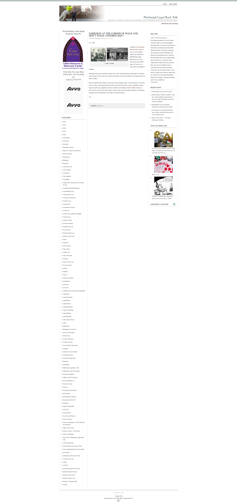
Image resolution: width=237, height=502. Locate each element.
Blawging (65, 160)
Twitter (65, 462)
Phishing (65, 361)
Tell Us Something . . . (69, 434)
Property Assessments (70, 390)
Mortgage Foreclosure (69, 329)
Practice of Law (67, 384)
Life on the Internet (68, 319)
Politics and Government (70, 377)
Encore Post (66, 230)
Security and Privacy (69, 416)
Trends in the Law (68, 459)
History (65, 268)
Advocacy (66, 141)
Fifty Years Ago (67, 255)
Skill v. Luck (155, 174)
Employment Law (68, 226)
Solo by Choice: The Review (71, 431)
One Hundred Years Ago (70, 345)
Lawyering (66, 294)
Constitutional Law (68, 191)
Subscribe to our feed (159, 204)
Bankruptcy (66, 157)
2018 (64, 134)
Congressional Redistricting (71, 188)
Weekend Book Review (70, 471)
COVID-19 (66, 210)
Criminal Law (67, 217)
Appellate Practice (68, 147)
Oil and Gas (66, 335)
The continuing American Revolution (73, 449)
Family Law (66, 252)
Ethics (65, 239)
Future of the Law (68, 262)
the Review (66, 452)
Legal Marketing (67, 307)
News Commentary (69, 332)
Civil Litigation (67, 176)
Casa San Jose (67, 166)
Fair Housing (67, 246)
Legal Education (67, 297)
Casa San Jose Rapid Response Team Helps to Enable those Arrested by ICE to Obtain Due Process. (163, 151)
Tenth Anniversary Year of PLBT (72, 446)
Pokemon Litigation (68, 374)
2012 (64, 121)
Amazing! (66, 144)
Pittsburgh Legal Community (71, 371)
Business (66, 163)
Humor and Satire (68, 278)
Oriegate (65, 348)
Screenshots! (67, 412)
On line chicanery (68, 339)
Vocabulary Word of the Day (71, 468)
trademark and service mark (71, 455)
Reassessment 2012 (69, 400)
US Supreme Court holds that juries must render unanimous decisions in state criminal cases (162, 112)
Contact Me (154, 82)
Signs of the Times (68, 428)
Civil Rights (66, 179)
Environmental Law (68, 233)
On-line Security (68, 342)
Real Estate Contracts (69, 396)
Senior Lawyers (67, 419)
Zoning (65, 484)
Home (165, 4)
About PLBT (173, 4)
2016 (64, 128)
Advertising (66, 137)
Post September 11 (68, 380)
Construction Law (68, 194)
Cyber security (67, 220)
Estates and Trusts (68, 236)
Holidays (65, 271)
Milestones (66, 326)
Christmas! (66, 173)
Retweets (66, 403)
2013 (64, 125)
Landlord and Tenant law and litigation (74, 291)
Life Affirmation (67, 316)
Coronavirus (66, 204)
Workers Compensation (70, 481)
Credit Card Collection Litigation (72, 214)
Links (64, 323)
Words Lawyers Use (69, 478)
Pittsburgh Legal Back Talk (161, 17)
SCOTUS (66, 409)
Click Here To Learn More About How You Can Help (73, 73)
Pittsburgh (66, 364)
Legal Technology (68, 310)
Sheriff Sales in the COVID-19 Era (162, 91)
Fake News (66, 249)
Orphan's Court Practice (70, 352)
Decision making (68, 223)
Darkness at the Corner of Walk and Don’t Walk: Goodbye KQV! (113, 34)
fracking (65, 258)
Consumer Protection (69, 197)
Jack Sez (66, 287)
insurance (66, 284)
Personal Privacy (68, 355)
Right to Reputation (68, 406)
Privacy (65, 387)
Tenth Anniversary (68, 443)
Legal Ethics (66, 300)
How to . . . (66, 275)
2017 (64, 131)
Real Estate (66, 393)
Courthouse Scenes (69, 207)
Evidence (66, 242)
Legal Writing (67, 313)
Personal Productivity (69, 358)
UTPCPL (65, 465)
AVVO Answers (67, 154)
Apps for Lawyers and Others (72, 150)
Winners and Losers (69, 475)
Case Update (67, 170)
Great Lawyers (67, 265)
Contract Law (67, 201)
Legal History (67, 303)
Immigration (66, 281)
